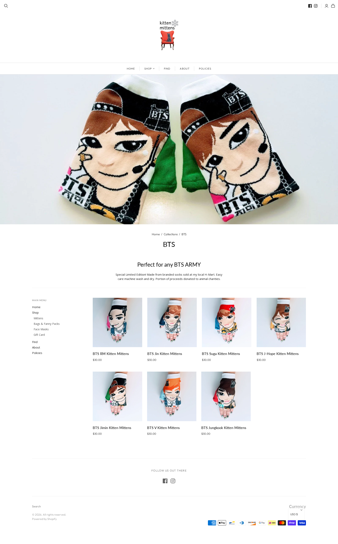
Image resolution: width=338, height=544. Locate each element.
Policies (205, 68)
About (184, 68)
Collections (171, 234)
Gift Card (39, 335)
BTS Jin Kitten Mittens (164, 353)
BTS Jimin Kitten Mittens (112, 427)
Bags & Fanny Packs (47, 324)
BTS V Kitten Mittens (163, 427)
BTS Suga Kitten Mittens (221, 353)
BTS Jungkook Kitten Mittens (223, 427)
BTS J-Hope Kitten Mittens (278, 353)
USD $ (294, 514)
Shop (148, 68)
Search (36, 506)
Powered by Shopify (44, 519)
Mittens (38, 318)
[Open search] (6, 6)
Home (131, 68)
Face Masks (41, 329)
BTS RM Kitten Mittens (111, 353)
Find (167, 68)
